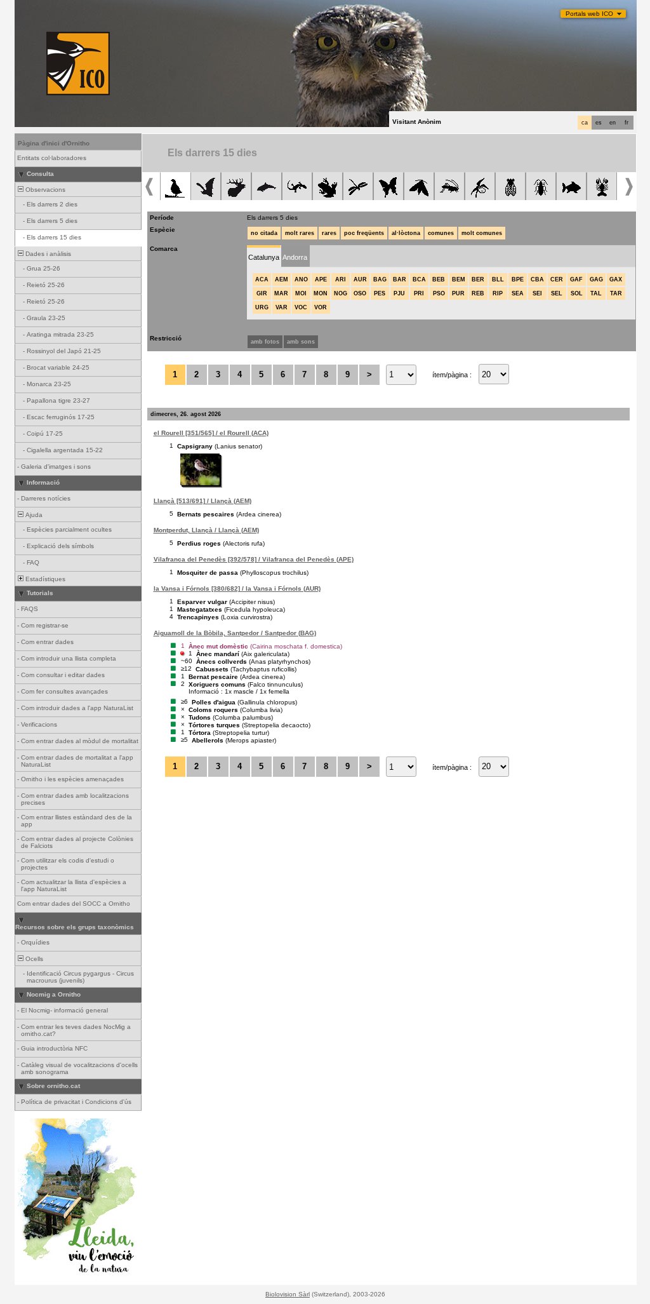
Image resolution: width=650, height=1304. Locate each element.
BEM (458, 279)
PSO (439, 293)
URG (262, 307)
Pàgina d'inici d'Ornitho (54, 143)
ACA (262, 279)
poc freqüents (364, 233)
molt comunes (481, 233)
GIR (261, 293)
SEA (518, 293)
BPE (518, 279)
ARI (340, 279)
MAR (281, 293)
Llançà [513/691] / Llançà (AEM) (202, 500)
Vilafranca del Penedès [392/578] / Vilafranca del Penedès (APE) (254, 559)
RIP (498, 293)
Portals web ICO (589, 13)
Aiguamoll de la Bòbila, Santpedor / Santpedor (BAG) (235, 632)
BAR (399, 279)
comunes (441, 233)
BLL (498, 279)
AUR (360, 279)
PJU (399, 293)
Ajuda (33, 514)
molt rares (299, 233)
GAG (596, 279)
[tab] (264, 256)
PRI (419, 293)
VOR (320, 307)
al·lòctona (406, 233)
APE (321, 279)
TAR (616, 293)
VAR (281, 307)
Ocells (33, 958)
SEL (556, 293)
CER (556, 279)
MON (321, 293)
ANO (301, 279)
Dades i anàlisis (47, 253)
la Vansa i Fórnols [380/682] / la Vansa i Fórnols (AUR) (237, 588)
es (598, 122)
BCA (419, 279)
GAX (615, 279)
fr (626, 122)
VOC (301, 307)
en (612, 122)
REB (478, 293)
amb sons (301, 342)
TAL (596, 293)
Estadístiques (44, 578)
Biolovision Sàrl (287, 1294)
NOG (340, 293)
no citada (264, 233)
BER (478, 279)
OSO (360, 293)
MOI (301, 293)
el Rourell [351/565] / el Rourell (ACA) (211, 432)
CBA (537, 279)
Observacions (44, 189)
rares (329, 233)
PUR (458, 293)
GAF (576, 279)
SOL (577, 293)
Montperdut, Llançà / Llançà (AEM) (206, 530)
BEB (438, 279)
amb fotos (265, 342)
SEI (537, 293)
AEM (281, 279)
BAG (380, 279)
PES (379, 293)
